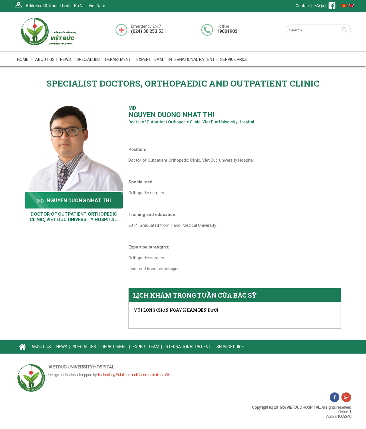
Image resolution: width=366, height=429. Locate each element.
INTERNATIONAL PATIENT (192, 59)
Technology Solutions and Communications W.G (133, 374)
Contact (303, 5)
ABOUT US (42, 346)
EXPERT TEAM (151, 59)
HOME (24, 59)
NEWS (66, 59)
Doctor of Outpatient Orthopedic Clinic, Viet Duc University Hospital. (74, 216)
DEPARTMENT (116, 346)
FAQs (319, 5)
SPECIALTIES (86, 346)
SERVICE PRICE (234, 59)
